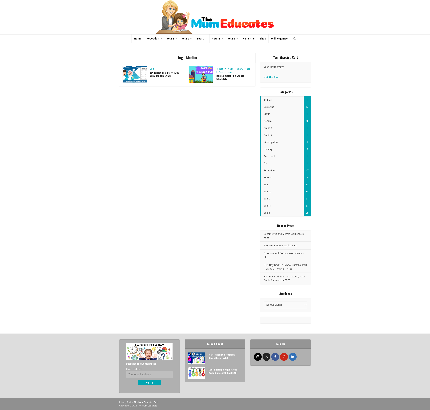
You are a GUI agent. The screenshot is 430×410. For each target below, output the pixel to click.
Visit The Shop (271, 77)
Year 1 (170, 38)
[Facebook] (275, 357)
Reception (152, 38)
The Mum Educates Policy (147, 402)
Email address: (134, 369)
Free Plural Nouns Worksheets (280, 245)
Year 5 (231, 38)
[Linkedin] (293, 357)
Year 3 (201, 38)
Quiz (151, 68)
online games (279, 38)
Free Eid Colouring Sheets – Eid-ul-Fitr (231, 77)
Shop (263, 38)
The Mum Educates (147, 405)
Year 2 (185, 38)
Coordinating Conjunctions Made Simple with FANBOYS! (222, 371)
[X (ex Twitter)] (266, 357)
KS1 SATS (249, 38)
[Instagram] (258, 357)
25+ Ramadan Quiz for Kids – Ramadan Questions (165, 74)
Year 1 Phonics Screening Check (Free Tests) (221, 356)
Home (137, 38)
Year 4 (216, 38)
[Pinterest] (284, 357)
